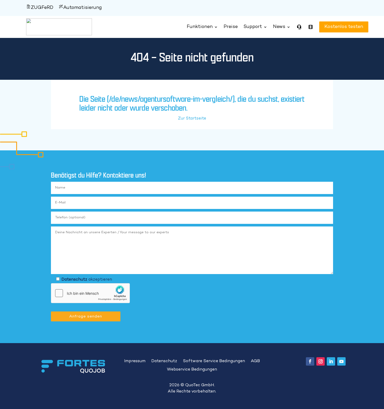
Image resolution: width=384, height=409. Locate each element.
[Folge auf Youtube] (341, 361)
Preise (231, 26)
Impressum (135, 361)
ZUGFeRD (42, 7)
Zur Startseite (192, 118)
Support (252, 26)
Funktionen (200, 26)
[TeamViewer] (299, 27)
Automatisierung (82, 7)
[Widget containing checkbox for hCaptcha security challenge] (90, 293)
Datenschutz (74, 279)
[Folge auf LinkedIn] (331, 361)
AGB (255, 361)
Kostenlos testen (338, 26)
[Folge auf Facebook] (310, 361)
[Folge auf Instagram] (320, 361)
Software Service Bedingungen (214, 361)
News (279, 26)
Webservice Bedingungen (192, 370)
